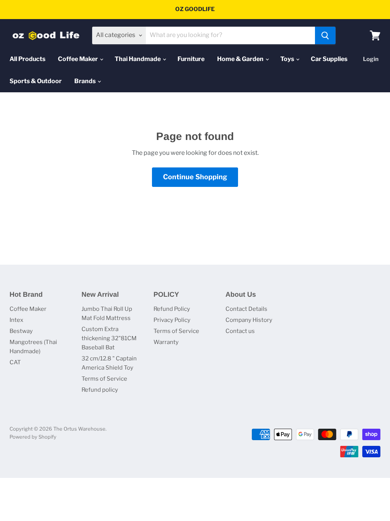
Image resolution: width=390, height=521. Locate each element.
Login (371, 59)
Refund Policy (171, 309)
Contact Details (246, 309)
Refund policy (100, 389)
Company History (248, 320)
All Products (27, 59)
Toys (287, 59)
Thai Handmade (138, 59)
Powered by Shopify (33, 437)
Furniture (191, 59)
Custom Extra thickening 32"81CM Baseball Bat (109, 338)
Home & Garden (241, 59)
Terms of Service (104, 378)
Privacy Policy (171, 320)
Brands (85, 81)
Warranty (166, 342)
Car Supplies (329, 59)
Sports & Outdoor (36, 81)
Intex (16, 320)
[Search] (325, 35)
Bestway (21, 331)
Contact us (240, 331)
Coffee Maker (78, 59)
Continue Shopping (195, 177)
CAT (15, 362)
